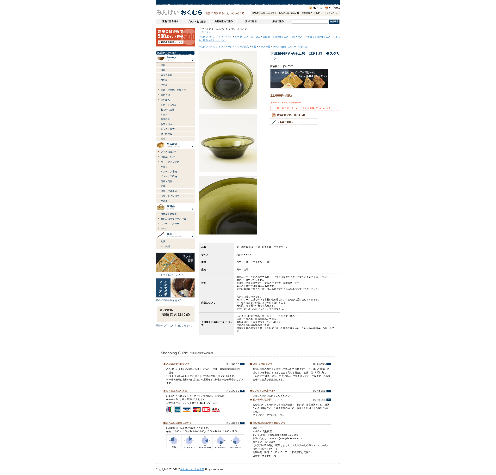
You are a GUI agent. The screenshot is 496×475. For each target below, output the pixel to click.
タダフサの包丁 (169, 104)
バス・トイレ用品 (170, 196)
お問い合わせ (333, 13)
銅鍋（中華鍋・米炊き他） (175, 89)
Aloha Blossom (169, 214)
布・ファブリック (170, 161)
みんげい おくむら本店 (192, 469)
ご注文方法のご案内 (263, 395)
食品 (163, 139)
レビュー (320, 13)
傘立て (164, 166)
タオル (164, 201)
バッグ (164, 228)
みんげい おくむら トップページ (215, 36)
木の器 (164, 80)
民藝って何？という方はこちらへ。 (174, 325)
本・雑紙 (165, 246)
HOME (255, 13)
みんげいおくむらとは (289, 13)
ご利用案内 (307, 13)
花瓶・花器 (166, 181)
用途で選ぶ (277, 21)
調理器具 (165, 119)
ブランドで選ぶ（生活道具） (196, 21)
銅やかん (165, 99)
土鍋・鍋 (165, 94)
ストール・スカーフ (171, 223)
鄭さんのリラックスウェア (175, 218)
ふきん (164, 114)
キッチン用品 (242, 46)
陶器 (163, 65)
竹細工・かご (168, 156)
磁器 (163, 70)
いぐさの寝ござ (169, 151)
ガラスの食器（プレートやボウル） (291, 46)
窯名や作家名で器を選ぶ (169, 21)
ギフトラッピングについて (170, 274)
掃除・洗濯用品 (169, 191)
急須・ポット (168, 124)
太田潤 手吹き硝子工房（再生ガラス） (284, 36)
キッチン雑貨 (168, 129)
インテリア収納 (169, 176)
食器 (253, 46)
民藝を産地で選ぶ (222, 21)
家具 (163, 186)
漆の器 (164, 85)
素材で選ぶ (249, 21)
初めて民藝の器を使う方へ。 (171, 300)
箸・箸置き (166, 134)
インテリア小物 (169, 171)
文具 (163, 241)
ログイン (206, 32)
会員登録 (268, 13)
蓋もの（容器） (169, 109)
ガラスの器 (166, 75)
